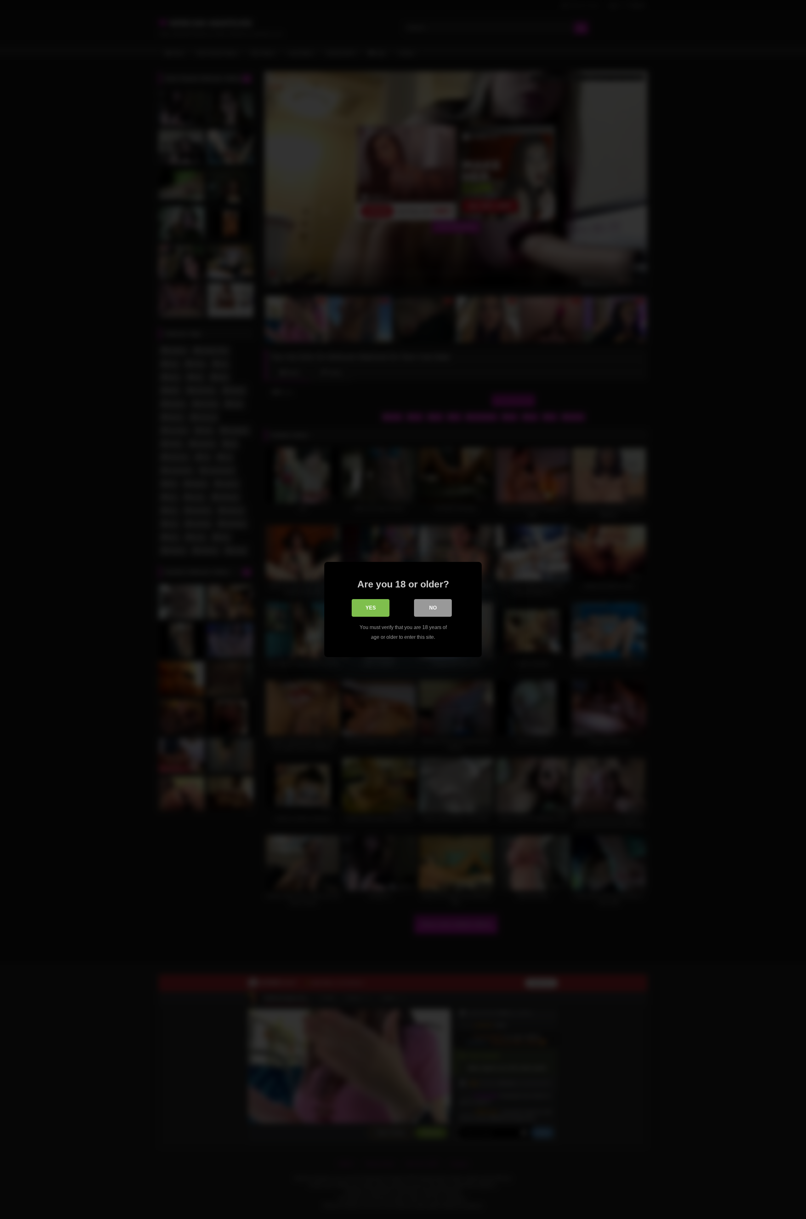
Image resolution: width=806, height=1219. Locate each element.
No (433, 607)
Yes (371, 607)
